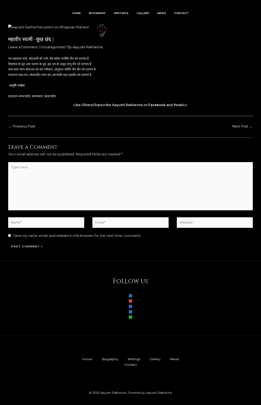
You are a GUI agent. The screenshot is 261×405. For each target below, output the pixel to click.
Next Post (242, 126)
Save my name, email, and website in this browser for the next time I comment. (77, 236)
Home (76, 13)
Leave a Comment (23, 47)
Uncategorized (52, 47)
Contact (181, 13)
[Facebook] (130, 295)
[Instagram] (130, 301)
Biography (97, 13)
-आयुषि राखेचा (16, 85)
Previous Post (22, 126)
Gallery (143, 13)
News (161, 13)
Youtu (178, 105)
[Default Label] (130, 306)
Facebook (157, 105)
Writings (121, 13)
